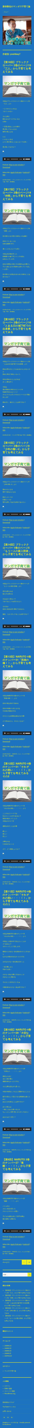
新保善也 (12, 182)
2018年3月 (7, 1348)
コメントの (9, 1391)
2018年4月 (8, 1346)
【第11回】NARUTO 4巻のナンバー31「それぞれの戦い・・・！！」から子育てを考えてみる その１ (17, 897)
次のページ (28, 1264)
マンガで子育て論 (17, 435)
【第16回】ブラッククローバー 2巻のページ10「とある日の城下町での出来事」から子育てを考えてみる (17, 325)
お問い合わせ (7, 1411)
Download (6, 167)
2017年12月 (8, 1356)
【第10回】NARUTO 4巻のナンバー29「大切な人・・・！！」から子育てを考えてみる (17, 1034)
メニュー (6, 12)
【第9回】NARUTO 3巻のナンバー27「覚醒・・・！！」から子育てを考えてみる (17, 1164)
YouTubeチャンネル (9, 1407)
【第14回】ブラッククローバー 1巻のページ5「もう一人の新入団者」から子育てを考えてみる (17, 549)
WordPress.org (9, 1393)
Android (26, 172)
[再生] (5, 159)
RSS (4, 175)
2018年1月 (7, 1353)
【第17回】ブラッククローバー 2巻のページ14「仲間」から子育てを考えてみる (17, 194)
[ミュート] (24, 159)
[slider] (27, 159)
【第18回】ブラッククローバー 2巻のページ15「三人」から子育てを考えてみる (17, 66)
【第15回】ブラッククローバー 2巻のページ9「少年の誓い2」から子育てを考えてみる (16, 447)
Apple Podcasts (16, 172)
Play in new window (16, 165)
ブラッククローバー (17, 180)
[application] (17, 159)
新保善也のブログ (8, 1402)
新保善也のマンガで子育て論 (16, 6)
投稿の (8, 1388)
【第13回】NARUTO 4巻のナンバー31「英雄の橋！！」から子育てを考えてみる (17, 661)
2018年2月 (7, 1351)
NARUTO (14, 754)
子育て (7, 182)
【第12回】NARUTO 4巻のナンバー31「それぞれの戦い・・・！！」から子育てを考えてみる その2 (17, 770)
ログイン (7, 1386)
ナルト (19, 754)
